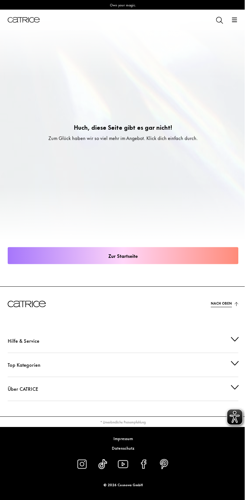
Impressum (120, 438)
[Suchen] (219, 20)
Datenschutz (120, 448)
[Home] (24, 20)
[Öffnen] (234, 20)
